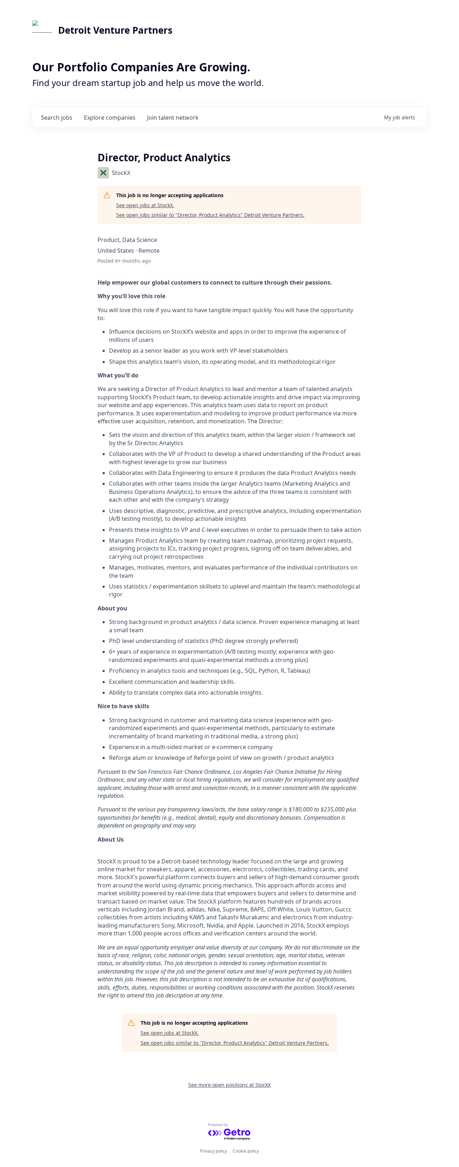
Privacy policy (213, 1151)
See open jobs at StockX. (145, 205)
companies (110, 118)
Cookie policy (246, 1151)
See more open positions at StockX (229, 1084)
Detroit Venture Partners (115, 30)
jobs (56, 118)
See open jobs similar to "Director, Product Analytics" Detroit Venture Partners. (210, 214)
